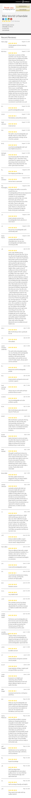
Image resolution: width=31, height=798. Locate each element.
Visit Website (22, 9)
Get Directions (23, 6)
